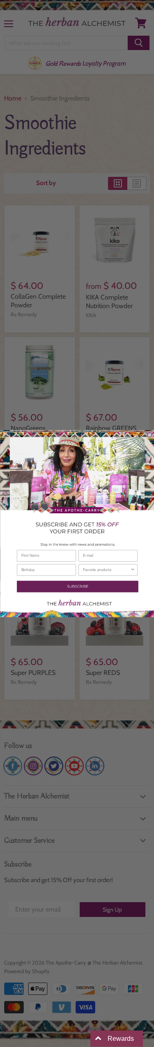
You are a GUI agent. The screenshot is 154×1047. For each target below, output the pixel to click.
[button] (77, 586)
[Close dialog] (149, 434)
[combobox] (106, 569)
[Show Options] (132, 569)
